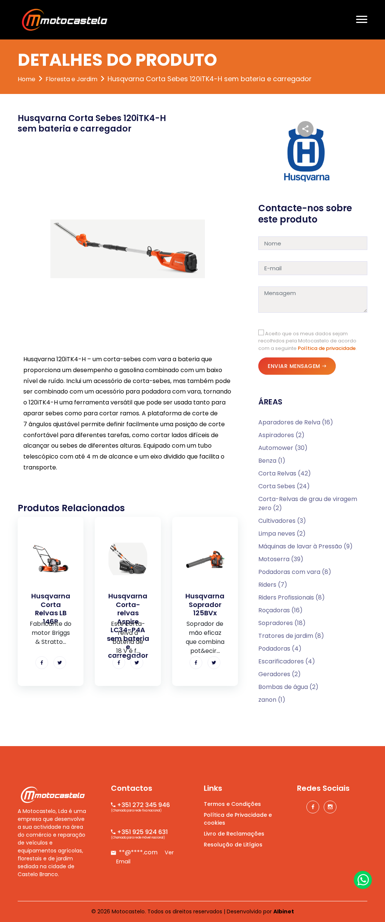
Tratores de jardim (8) (291, 635)
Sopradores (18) (282, 623)
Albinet (283, 911)
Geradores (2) (279, 674)
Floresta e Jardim (71, 79)
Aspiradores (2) (281, 435)
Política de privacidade (327, 348)
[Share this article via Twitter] (59, 662)
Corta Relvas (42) (284, 473)
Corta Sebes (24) (284, 486)
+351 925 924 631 (141, 832)
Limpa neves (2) (282, 533)
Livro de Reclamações (234, 833)
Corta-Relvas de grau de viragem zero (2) (307, 503)
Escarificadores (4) (286, 661)
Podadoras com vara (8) (294, 572)
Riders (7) (272, 584)
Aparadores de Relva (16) (295, 422)
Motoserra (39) (280, 559)
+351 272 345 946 (142, 805)
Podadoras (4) (280, 648)
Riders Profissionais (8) (291, 597)
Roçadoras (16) (280, 610)
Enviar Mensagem (294, 366)
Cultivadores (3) (282, 520)
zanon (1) (271, 699)
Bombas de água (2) (288, 687)
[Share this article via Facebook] (41, 662)
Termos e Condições (232, 804)
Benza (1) (271, 460)
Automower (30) (283, 448)
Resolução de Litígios (233, 844)
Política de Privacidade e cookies (238, 819)
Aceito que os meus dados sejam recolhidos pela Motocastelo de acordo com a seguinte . (307, 341)
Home (26, 79)
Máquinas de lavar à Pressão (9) (305, 546)
